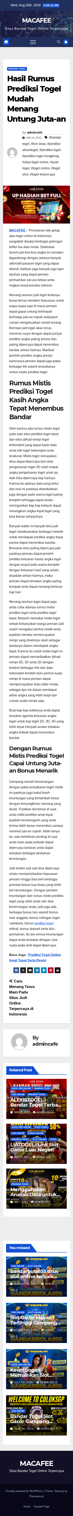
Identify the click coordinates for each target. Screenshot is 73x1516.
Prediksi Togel (17, 69)
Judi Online (18, 1094)
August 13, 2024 (26, 1330)
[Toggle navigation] (33, 42)
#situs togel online (35, 162)
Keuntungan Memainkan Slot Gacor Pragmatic (30, 1375)
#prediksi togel (50, 150)
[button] (58, 42)
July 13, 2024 (24, 1382)
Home (27, 1506)
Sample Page (41, 1506)
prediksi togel (44, 923)
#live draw (38, 144)
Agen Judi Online (21, 1088)
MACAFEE (36, 20)
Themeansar (36, 1496)
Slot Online (39, 1139)
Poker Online (36, 1133)
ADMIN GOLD (45, 1112)
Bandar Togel (42, 1088)
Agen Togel (41, 1127)
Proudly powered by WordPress (24, 1491)
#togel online (40, 168)
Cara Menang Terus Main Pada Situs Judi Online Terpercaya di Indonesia (22, 997)
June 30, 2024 (24, 1428)
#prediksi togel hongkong (40, 156)
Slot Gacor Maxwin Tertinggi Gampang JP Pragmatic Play (33, 1323)
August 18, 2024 (26, 1283)
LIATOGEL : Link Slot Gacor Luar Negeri (34, 1147)
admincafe (34, 132)
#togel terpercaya (42, 174)
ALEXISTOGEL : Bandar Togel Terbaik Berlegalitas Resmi (36, 1105)
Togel (53, 1139)
